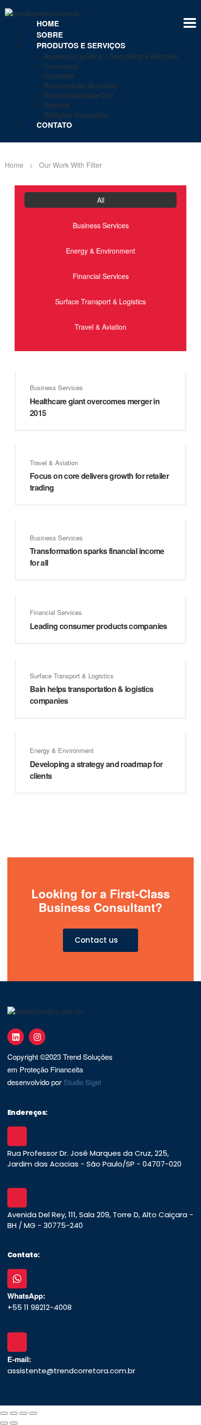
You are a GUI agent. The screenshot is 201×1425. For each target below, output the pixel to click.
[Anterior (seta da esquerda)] (4, 1423)
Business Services (101, 225)
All (100, 200)
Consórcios (61, 66)
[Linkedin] (15, 1037)
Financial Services (101, 276)
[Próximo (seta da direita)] (14, 1423)
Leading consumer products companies (98, 626)
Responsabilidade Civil (79, 95)
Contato (54, 124)
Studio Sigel (82, 1082)
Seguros (57, 105)
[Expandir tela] (14, 1413)
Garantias (59, 75)
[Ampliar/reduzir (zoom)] (4, 1413)
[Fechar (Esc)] (33, 1413)
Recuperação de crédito (81, 85)
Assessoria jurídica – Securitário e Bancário (111, 56)
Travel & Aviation (100, 327)
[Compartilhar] (23, 1413)
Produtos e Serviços (81, 45)
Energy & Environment (100, 251)
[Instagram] (37, 1037)
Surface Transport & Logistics (100, 301)
